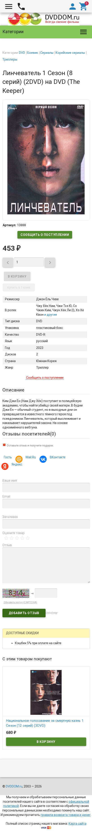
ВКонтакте (57, 457)
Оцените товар (13, 533)
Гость (8, 457)
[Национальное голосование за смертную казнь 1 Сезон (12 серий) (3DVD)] (46, 692)
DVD (22, 52)
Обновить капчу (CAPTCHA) (20, 602)
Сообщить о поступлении (45, 235)
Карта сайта (77, 823)
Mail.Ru (31, 457)
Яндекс (17, 464)
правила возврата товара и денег (66, 815)
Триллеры (9, 59)
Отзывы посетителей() (29, 434)
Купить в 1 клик (18, 287)
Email (6, 496)
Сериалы (46, 52)
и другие (50, 314)
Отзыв (7, 545)
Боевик (32, 52)
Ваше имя (9, 480)
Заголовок (10, 517)
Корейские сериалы (70, 52)
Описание (13, 390)
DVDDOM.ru (14, 786)
